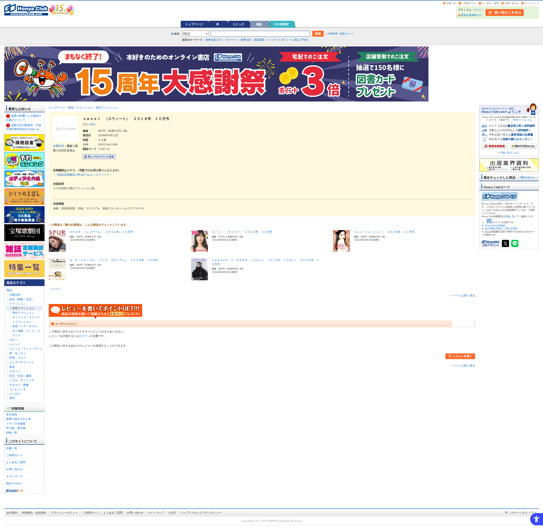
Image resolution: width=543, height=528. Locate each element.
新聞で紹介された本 (18, 419)
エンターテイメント (21, 362)
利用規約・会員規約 (34, 512)
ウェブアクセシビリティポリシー (200, 512)
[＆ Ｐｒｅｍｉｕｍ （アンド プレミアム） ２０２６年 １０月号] (57, 277)
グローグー (231, 39)
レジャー (14, 344)
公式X (172, 512)
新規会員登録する (471, 15)
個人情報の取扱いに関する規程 (501, 228)
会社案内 (11, 512)
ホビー (13, 339)
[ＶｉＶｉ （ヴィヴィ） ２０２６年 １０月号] (199, 249)
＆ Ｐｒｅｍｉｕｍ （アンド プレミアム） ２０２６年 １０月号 (114, 260)
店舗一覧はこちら (509, 152)
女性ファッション (23, 308)
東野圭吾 (246, 39)
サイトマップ (532, 3)
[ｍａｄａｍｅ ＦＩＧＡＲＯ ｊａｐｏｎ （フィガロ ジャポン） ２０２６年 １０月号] (199, 278)
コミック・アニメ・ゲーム (25, 348)
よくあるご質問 (490, 3)
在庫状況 (58, 145)
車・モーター (17, 353)
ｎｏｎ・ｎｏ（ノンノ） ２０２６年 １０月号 (384, 231)
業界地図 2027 (213, 39)
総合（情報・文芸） (21, 299)
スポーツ (14, 371)
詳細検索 (332, 33)
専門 (12, 398)
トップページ (194, 24)
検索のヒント (347, 33)
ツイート (55, 288)
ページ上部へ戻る (464, 295)
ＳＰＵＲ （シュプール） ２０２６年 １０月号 (101, 231)
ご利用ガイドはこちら (521, 120)
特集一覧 (11, 432)
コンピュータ (17, 389)
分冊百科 (14, 294)
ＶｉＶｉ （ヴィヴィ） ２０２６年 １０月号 (242, 231)
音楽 (12, 366)
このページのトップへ (522, 512)
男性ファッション (23, 312)
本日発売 (11, 414)
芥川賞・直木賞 (15, 428)
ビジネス (14, 393)
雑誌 (259, 24)
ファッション (17, 303)
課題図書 (259, 39)
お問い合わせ (512, 3)
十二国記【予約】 (299, 39)
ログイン (478, 10)
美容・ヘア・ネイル (24, 326)
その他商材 (281, 24)
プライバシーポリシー (64, 512)
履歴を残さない (528, 177)
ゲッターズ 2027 (276, 39)
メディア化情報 (15, 423)
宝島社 (92, 124)
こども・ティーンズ (21, 380)
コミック (238, 24)
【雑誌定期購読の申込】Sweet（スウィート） (84, 174)
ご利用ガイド (469, 3)
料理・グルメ (17, 357)
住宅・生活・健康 (20, 375)
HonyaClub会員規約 (495, 225)
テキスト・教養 (19, 384)
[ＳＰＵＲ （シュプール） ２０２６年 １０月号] (57, 249)
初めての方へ (14, 483)
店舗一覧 (451, 3)
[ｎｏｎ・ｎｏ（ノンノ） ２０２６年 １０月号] (341, 249)
